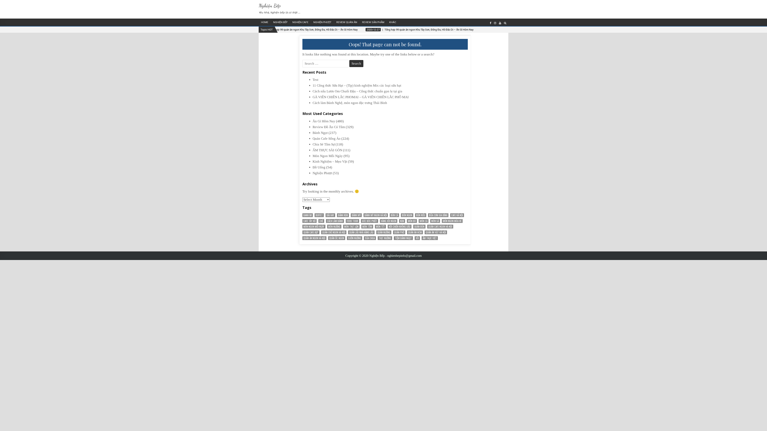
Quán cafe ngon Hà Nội (440, 226)
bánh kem (343, 215)
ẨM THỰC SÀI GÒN (327, 150)
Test (315, 80)
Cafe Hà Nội (457, 215)
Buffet (319, 215)
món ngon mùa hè (452, 221)
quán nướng (383, 232)
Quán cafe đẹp (310, 232)
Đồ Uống (319, 167)
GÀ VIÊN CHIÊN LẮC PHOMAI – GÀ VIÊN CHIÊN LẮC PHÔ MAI (361, 97)
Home (264, 22)
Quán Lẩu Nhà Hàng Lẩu (361, 232)
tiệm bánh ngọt (403, 238)
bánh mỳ (356, 215)
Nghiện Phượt (322, 22)
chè (321, 221)
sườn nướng (354, 238)
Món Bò (412, 221)
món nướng (334, 226)
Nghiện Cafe (300, 22)
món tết (380, 226)
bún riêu (420, 215)
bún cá (394, 215)
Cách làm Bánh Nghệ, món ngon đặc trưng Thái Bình (350, 103)
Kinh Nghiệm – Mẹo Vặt (330, 161)
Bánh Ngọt (320, 133)
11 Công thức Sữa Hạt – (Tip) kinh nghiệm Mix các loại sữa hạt (357, 85)
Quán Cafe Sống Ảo (327, 138)
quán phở (399, 232)
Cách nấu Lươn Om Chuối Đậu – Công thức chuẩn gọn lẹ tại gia (357, 91)
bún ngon (407, 215)
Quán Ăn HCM (415, 232)
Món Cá (423, 221)
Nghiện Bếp (270, 5)
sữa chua (370, 238)
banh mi (307, 215)
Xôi (417, 238)
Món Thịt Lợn (351, 226)
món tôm (367, 226)
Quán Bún (419, 226)
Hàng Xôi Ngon (388, 221)
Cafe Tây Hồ (309, 221)
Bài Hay (330, 215)
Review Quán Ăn (346, 22)
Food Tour (352, 221)
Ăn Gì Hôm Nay (324, 121)
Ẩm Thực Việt (430, 238)
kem (402, 221)
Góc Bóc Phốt (369, 221)
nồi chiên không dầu (399, 226)
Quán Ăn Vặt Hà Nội (436, 232)
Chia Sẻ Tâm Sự (324, 144)
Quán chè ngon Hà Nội (333, 232)
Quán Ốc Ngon (336, 238)
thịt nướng (385, 238)
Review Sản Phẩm (373, 22)
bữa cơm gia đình (438, 215)
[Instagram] (495, 23)
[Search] (505, 23)
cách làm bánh (335, 221)
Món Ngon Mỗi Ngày (328, 156)
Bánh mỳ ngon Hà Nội (376, 215)
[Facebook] (490, 23)
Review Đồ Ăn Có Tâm (329, 127)
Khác (392, 22)
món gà (435, 221)
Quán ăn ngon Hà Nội (314, 238)
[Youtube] (500, 23)
